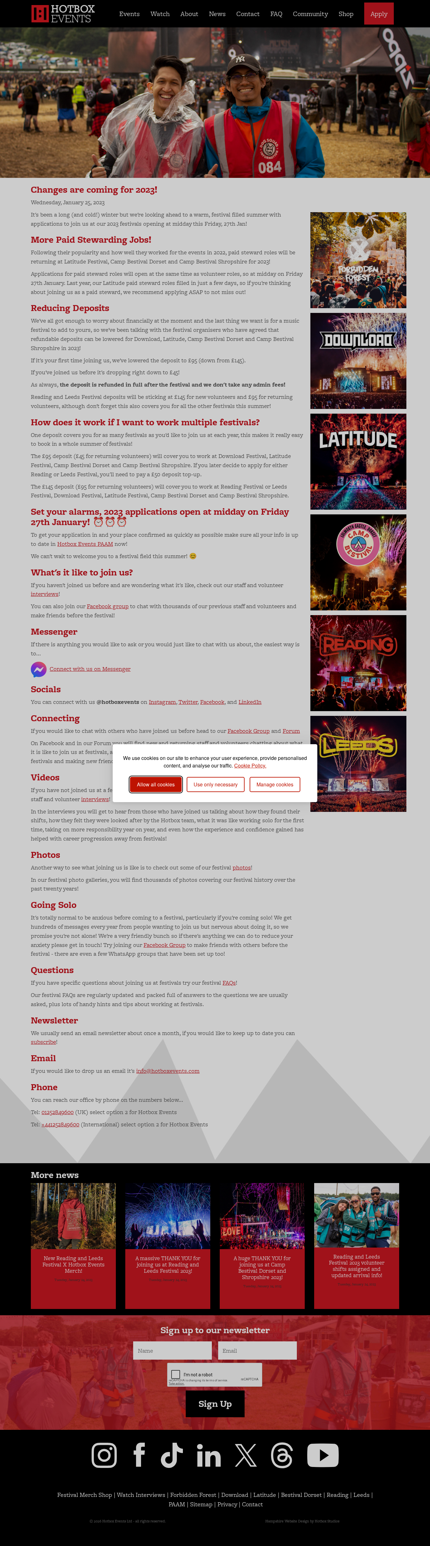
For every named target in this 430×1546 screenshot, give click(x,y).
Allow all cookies (156, 784)
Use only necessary (216, 784)
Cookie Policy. (250, 765)
